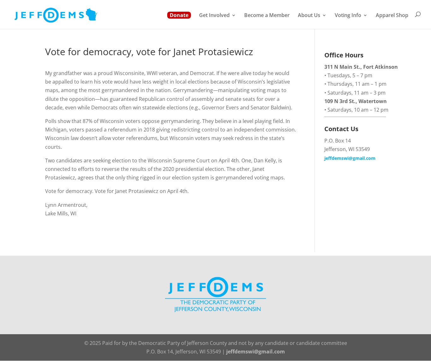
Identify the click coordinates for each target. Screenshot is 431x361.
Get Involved (214, 16)
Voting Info (348, 16)
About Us (309, 16)
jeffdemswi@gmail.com (349, 158)
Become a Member (267, 16)
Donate (179, 15)
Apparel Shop (392, 16)
